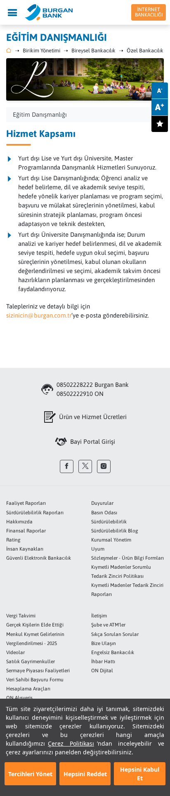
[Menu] (12, 12)
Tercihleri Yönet (30, 774)
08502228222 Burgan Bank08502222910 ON (93, 389)
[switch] (159, 123)
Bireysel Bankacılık (93, 50)
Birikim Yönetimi (41, 50)
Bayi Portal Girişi (92, 441)
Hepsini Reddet (85, 774)
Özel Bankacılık (145, 50)
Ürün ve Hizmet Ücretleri (93, 416)
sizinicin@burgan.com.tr (38, 315)
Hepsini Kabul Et (139, 773)
